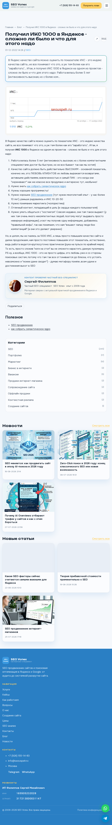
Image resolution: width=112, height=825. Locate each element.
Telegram (13, 772)
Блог (19, 27)
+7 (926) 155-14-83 (69, 5)
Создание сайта (11, 715)
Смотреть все (101, 425)
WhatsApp (28, 772)
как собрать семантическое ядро (46, 186)
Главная (9, 27)
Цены (5, 720)
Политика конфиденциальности (93, 810)
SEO (28, 50)
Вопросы (7, 705)
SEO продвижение (41, 194)
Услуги (6, 689)
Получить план (91, 5)
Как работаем (10, 699)
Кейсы (6, 694)
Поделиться (15, 306)
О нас (5, 710)
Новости (7, 741)
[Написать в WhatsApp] (105, 808)
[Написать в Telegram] (105, 818)
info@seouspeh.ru (18, 760)
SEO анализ (9, 725)
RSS (104, 38)
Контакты (8, 731)
